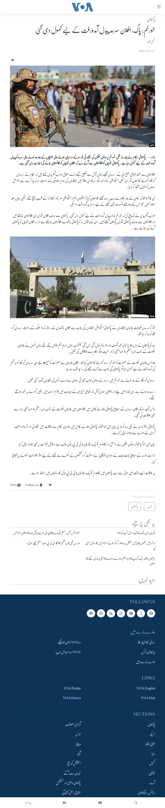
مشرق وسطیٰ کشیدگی (71, 792)
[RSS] (111, 613)
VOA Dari (148, 698)
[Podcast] (101, 613)
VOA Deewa (72, 698)
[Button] (12, 60)
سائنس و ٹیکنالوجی (146, 792)
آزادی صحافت (73, 724)
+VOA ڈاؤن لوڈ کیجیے (69, 642)
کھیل (152, 763)
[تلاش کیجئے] (135, 802)
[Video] (64, 802)
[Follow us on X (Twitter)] (141, 613)
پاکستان (151, 19)
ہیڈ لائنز (29, 802)
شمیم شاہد (151, 41)
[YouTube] (100, 802)
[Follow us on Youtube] (131, 613)
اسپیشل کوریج (74, 763)
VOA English (146, 688)
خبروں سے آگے (72, 773)
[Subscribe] (91, 613)
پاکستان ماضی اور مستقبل (68, 783)
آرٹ (152, 783)
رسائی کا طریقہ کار (146, 642)
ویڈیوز (78, 744)
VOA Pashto (72, 688)
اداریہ (78, 734)
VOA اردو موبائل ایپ (68, 652)
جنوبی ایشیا (150, 744)
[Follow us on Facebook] (151, 613)
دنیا (153, 753)
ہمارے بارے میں (145, 661)
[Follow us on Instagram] (121, 613)
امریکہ (152, 734)
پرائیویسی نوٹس (148, 652)
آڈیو (79, 753)
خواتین (151, 773)
